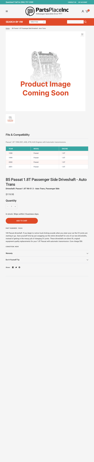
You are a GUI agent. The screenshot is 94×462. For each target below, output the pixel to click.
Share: (8, 267)
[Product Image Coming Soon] (82, 34)
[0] (86, 11)
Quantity (11, 200)
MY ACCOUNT (82, 2)
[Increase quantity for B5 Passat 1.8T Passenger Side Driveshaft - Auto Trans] (15, 206)
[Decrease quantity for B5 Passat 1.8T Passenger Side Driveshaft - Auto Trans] (8, 206)
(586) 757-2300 (27, 2)
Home (8, 28)
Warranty (9, 253)
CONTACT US (72, 2)
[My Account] (83, 11)
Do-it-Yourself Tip (12, 260)
